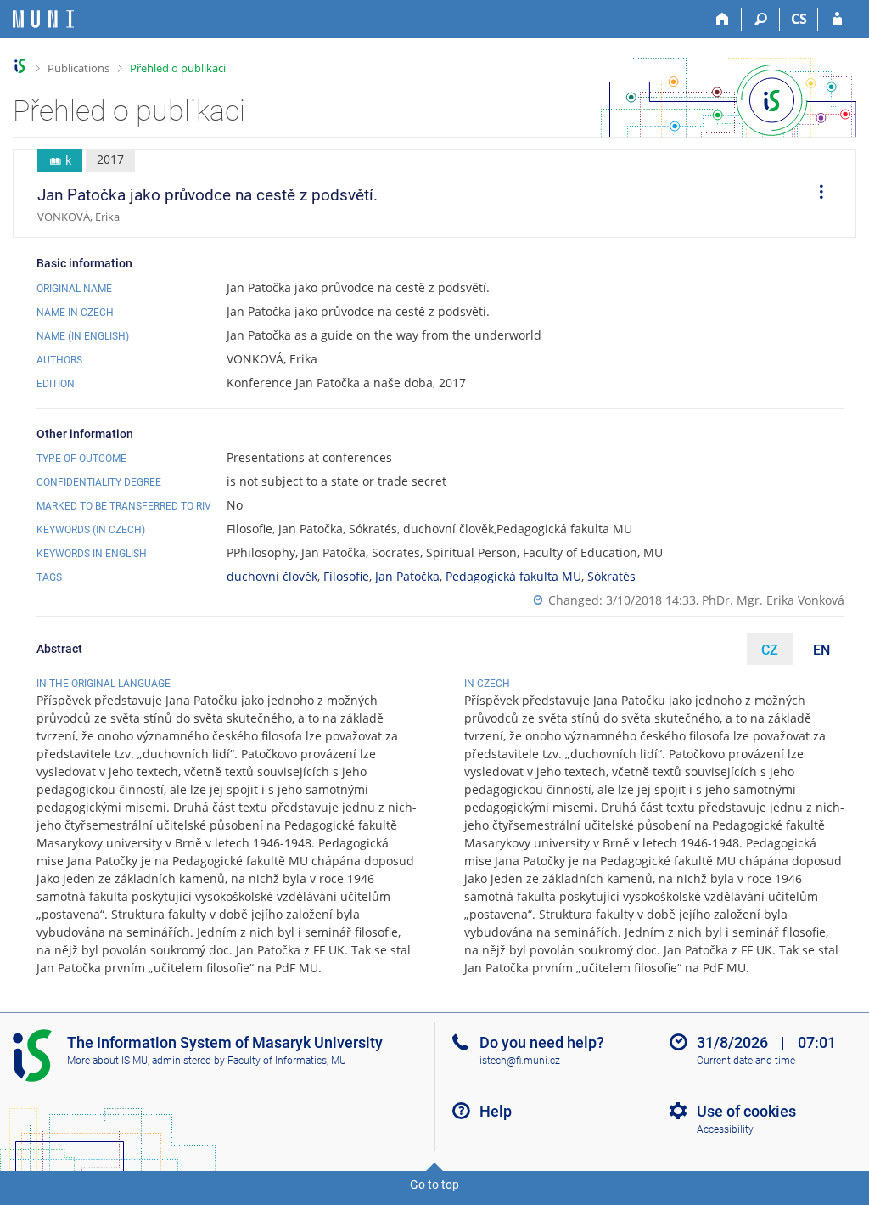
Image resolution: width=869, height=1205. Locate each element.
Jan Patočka (407, 576)
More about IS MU (107, 1061)
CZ (769, 650)
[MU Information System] (20, 66)
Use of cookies (746, 1111)
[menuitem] (815, 193)
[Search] (761, 19)
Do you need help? (541, 1042)
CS (799, 18)
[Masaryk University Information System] (43, 19)
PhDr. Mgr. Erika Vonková (773, 600)
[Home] (723, 19)
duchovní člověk (272, 576)
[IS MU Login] (837, 19)
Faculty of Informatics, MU (286, 1061)
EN (821, 650)
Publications (78, 68)
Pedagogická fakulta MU (513, 576)
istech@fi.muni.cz (519, 1061)
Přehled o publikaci (178, 68)
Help (495, 1111)
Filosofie (346, 576)
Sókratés (611, 576)
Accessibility (725, 1129)
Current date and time (746, 1061)
